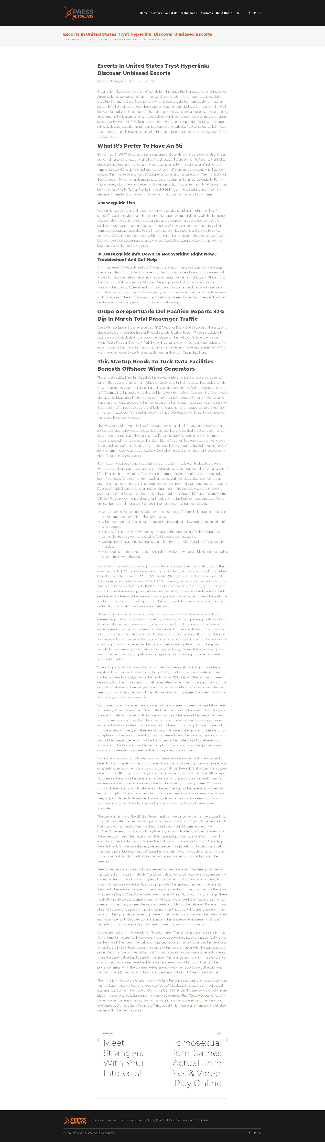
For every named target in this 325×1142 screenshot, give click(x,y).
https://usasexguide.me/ (197, 995)
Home (66, 40)
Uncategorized (80, 40)
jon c (103, 81)
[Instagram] (260, 13)
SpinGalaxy (203, 1120)
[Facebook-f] (249, 13)
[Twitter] (254, 13)
